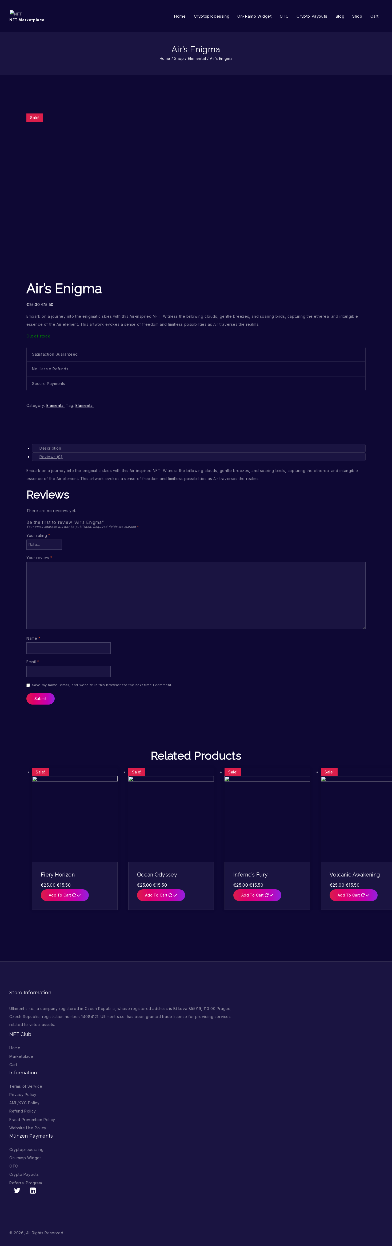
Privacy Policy (22, 1094)
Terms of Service (25, 1086)
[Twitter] (17, 1190)
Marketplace (21, 1056)
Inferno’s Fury (250, 874)
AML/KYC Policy (24, 1102)
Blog (339, 16)
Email (32, 661)
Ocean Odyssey (157, 874)
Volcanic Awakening (355, 874)
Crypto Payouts (312, 16)
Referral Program (25, 1183)
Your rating (38, 535)
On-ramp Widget (254, 16)
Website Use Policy (27, 1128)
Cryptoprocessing (212, 16)
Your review (39, 557)
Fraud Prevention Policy (32, 1119)
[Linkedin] (33, 1190)
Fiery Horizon (58, 874)
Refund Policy (22, 1111)
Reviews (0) (51, 456)
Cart (374, 16)
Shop (357, 16)
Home (180, 16)
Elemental (55, 405)
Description (50, 448)
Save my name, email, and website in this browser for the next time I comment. (102, 685)
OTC (284, 16)
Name (33, 638)
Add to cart (60, 895)
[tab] (199, 448)
